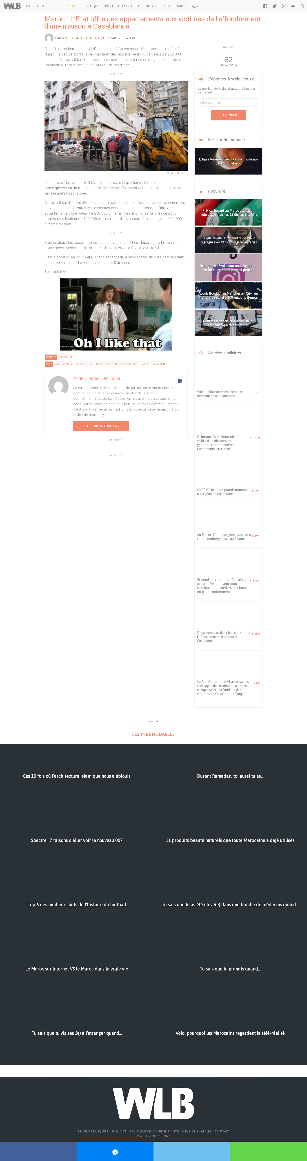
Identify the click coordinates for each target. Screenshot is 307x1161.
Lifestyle (125, 6)
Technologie (149, 6)
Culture (55, 6)
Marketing (35, 6)
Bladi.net (65, 357)
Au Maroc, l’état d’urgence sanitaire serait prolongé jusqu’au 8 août (224, 537)
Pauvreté (159, 364)
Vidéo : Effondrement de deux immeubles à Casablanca (219, 394)
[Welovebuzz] (12, 6)
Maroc (181, 6)
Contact (221, 1131)
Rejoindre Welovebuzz (101, 426)
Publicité (119, 1131)
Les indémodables (153, 734)
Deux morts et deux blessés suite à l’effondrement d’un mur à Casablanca (223, 637)
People (72, 6)
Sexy (167, 6)
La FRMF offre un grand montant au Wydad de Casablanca (222, 492)
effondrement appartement (116, 364)
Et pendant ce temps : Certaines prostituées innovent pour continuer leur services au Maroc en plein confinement (222, 586)
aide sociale (64, 364)
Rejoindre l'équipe (93, 1131)
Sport (109, 6)
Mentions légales (196, 1131)
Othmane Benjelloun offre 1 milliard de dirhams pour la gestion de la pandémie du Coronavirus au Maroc (218, 443)
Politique (91, 6)
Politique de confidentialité (154, 1131)
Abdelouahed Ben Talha (82, 38)
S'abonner (228, 115)
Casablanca (84, 364)
